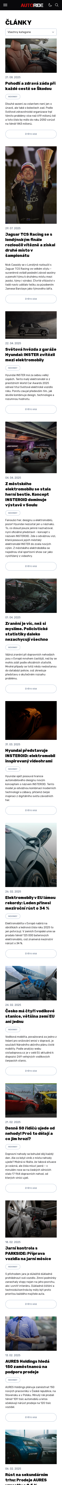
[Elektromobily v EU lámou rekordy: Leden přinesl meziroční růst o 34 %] (31, 855)
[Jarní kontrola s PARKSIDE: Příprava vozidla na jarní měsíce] (31, 1219)
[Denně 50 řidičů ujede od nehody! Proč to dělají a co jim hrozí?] (31, 1100)
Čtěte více (31, 134)
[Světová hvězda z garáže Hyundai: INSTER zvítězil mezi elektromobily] (31, 325)
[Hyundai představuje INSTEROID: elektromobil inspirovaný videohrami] (31, 720)
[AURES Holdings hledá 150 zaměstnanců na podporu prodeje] (31, 1333)
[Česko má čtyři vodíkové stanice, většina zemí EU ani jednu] (31, 983)
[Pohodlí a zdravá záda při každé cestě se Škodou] (31, 55)
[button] (5, 5)
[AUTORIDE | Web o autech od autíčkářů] (32, 5)
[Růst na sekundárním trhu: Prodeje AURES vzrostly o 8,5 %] (31, 1447)
